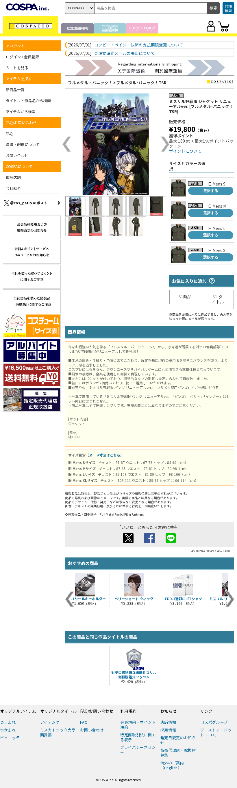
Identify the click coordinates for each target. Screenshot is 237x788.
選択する (210, 190)
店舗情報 (168, 722)
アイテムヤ (50, 722)
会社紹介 (13, 188)
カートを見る (17, 67)
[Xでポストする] (128, 541)
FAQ (9, 133)
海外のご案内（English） (172, 765)
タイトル (218, 299)
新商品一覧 (15, 89)
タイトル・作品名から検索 (28, 100)
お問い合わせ (17, 155)
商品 (187, 296)
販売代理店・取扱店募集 (178, 752)
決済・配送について (23, 144)
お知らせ (168, 711)
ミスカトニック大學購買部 (58, 732)
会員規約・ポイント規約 (138, 724)
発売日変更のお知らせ (178, 740)
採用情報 (168, 730)
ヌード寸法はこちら (104, 454)
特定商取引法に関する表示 (138, 737)
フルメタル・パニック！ (90, 82)
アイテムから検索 (21, 111)
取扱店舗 (13, 177)
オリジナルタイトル (58, 711)
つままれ (8, 722)
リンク (206, 711)
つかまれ (8, 730)
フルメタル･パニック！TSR (141, 82)
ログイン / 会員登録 (22, 56)
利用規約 (128, 711)
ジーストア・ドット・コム (216, 732)
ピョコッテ (10, 737)
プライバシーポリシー (138, 749)
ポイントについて (185, 151)
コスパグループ (214, 722)
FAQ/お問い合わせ (96, 711)
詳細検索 (228, 8)
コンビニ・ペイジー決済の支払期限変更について (138, 45)
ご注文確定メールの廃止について (124, 53)
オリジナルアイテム (18, 711)
